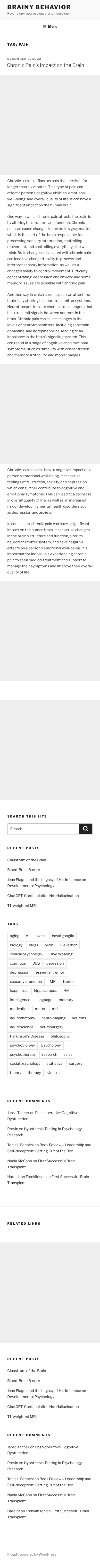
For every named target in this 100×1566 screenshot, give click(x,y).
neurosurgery (51, 1027)
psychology (51, 1045)
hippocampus (45, 990)
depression (19, 972)
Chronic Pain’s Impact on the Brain (45, 65)
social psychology (25, 1063)
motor (40, 1009)
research (49, 1054)
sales (68, 1054)
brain (49, 945)
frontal (69, 981)
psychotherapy (23, 1054)
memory (66, 1000)
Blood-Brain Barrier (23, 870)
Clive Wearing (61, 954)
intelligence (20, 1000)
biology (16, 945)
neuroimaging (54, 1018)
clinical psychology (26, 954)
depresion (55, 963)
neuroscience (21, 1027)
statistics (55, 1063)
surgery (75, 1063)
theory (15, 1073)
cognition (18, 963)
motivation (19, 1009)
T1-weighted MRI (22, 906)
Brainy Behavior (39, 7)
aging (14, 936)
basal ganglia (63, 936)
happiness (19, 990)
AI (27, 936)
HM (67, 990)
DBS (36, 963)
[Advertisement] (50, 125)
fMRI (52, 981)
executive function (26, 981)
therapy (34, 1073)
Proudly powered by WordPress (31, 1554)
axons (41, 936)
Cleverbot (68, 945)
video (52, 1073)
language (44, 1000)
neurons (79, 1018)
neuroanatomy (22, 1018)
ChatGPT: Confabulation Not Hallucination (43, 896)
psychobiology (22, 1045)
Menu (52, 26)
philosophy (60, 1036)
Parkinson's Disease (27, 1036)
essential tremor (50, 972)
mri (55, 1009)
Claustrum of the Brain (26, 860)
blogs (33, 945)
